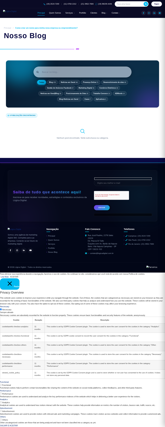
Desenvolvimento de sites (114, 82)
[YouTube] (160, 13)
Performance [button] (5, 391)
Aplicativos (101, 99)
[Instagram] (149, 13)
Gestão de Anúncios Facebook (60, 88)
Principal (41, 13)
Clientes (93, 13)
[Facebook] (143, 13)
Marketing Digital (86, 88)
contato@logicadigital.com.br (102, 253)
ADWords (120, 93)
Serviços (69, 13)
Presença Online (90, 82)
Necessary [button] (4, 306)
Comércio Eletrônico (108, 88)
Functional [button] (4, 382)
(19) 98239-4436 (105, 4)
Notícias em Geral (69, 82)
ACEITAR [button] (14, 277)
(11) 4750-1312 (70, 4)
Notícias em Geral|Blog (50, 93)
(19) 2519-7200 (52, 4)
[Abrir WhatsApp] (6, 420)
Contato (115, 13)
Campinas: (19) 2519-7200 (139, 236)
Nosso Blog (52, 252)
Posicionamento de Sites (77, 93)
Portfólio (82, 13)
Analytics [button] (4, 399)
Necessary (6, 310)
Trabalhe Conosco (101, 93)
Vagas (156, 4)
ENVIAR (101, 208)
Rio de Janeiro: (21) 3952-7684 (141, 244)
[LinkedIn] (154, 13)
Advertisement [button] (6, 408)
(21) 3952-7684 (87, 4)
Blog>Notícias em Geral (69, 99)
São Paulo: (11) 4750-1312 (139, 240)
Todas (41, 82)
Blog (103, 13)
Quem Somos (55, 13)
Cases (88, 99)
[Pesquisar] (146, 4)
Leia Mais (5, 277)
